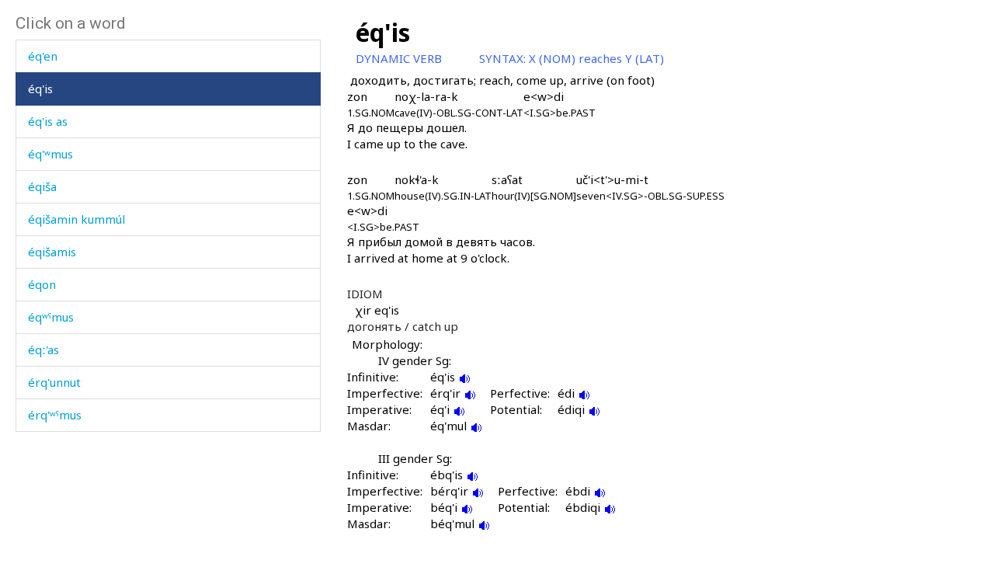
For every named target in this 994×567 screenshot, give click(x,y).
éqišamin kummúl (76, 219)
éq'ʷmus (50, 154)
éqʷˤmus (51, 317)
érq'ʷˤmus (55, 415)
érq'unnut (54, 382)
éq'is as (48, 121)
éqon (42, 284)
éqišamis (52, 251)
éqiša (42, 186)
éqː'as (43, 349)
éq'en (42, 56)
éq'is (40, 88)
